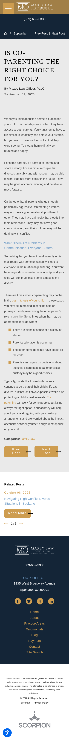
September (20, 33)
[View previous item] (6, 524)
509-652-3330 (34, 565)
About (34, 618)
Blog (34, 635)
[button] (7, 732)
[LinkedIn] (51, 601)
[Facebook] (18, 601)
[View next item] (21, 524)
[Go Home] (7, 33)
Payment (34, 641)
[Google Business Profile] (29, 601)
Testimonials (34, 629)
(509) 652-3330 (34, 19)
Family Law (28, 438)
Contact (34, 646)
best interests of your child (28, 300)
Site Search (34, 652)
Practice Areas (34, 623)
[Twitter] (40, 601)
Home (34, 612)
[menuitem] (34, 612)
